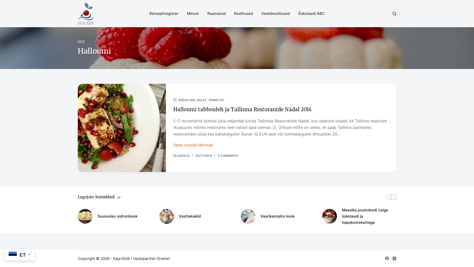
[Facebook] (387, 258)
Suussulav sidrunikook (118, 216)
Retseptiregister (163, 13)
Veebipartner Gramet (151, 258)
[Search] (394, 14)
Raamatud (216, 13)
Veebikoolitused (275, 13)
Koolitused (243, 13)
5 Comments (228, 155)
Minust (193, 13)
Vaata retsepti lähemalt (193, 145)
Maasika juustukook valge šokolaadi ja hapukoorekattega (365, 216)
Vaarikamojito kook (277, 216)
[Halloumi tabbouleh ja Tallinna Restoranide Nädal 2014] (122, 128)
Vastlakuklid (190, 216)
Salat (202, 100)
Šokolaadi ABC (311, 13)
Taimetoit (216, 100)
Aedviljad (186, 100)
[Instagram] (394, 258)
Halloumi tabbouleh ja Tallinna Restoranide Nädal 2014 (242, 109)
